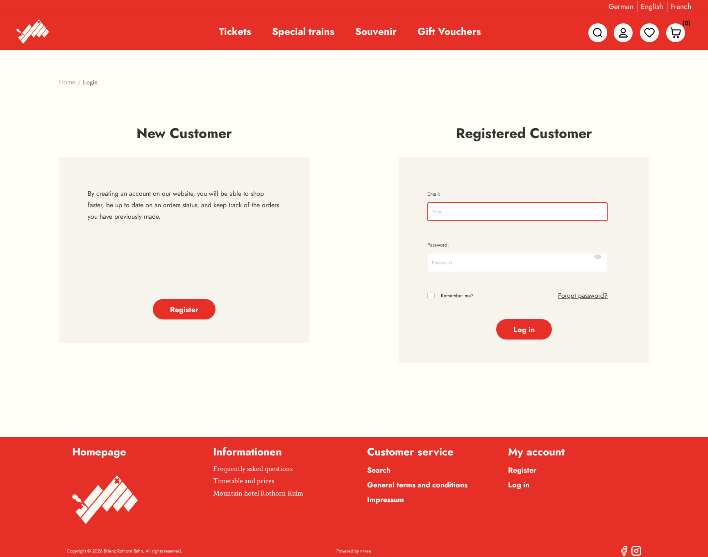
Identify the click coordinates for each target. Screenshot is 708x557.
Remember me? (457, 295)
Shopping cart (684, 25)
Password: (438, 245)
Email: (433, 194)
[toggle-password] (598, 257)
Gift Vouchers (449, 31)
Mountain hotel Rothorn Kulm (258, 493)
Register (522, 470)
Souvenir (376, 31)
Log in (518, 485)
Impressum (385, 499)
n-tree (365, 551)
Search (378, 470)
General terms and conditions (417, 485)
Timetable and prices (243, 481)
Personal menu (623, 33)
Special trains (303, 31)
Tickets (235, 31)
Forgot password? (583, 295)
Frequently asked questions (253, 468)
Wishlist (649, 33)
